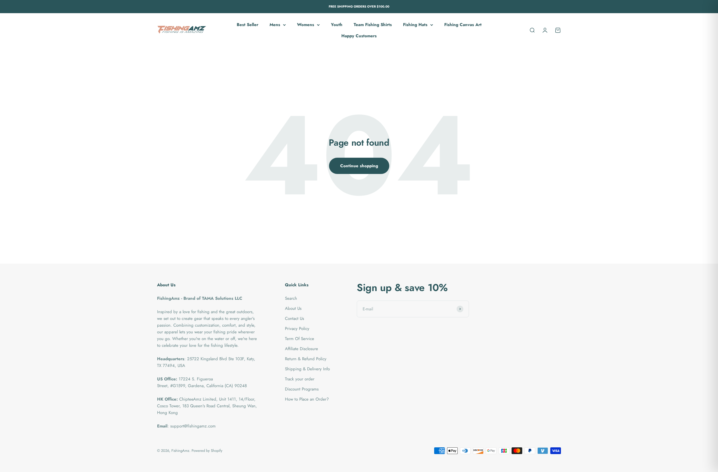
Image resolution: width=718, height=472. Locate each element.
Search (291, 298)
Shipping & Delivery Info (307, 369)
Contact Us (294, 318)
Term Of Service (299, 339)
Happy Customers (359, 36)
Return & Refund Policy (305, 359)
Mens (275, 25)
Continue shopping (359, 166)
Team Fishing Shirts (373, 25)
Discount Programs (302, 389)
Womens (305, 25)
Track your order (299, 379)
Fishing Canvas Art (463, 25)
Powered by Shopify (207, 450)
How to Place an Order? (307, 399)
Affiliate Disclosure (301, 349)
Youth (336, 25)
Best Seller (247, 25)
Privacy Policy (297, 328)
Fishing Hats (415, 25)
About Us (293, 308)
